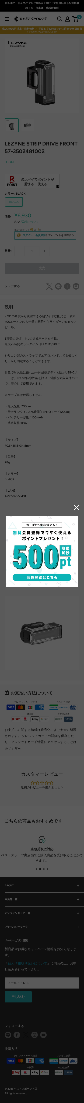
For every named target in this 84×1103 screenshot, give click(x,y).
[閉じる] (76, 507)
